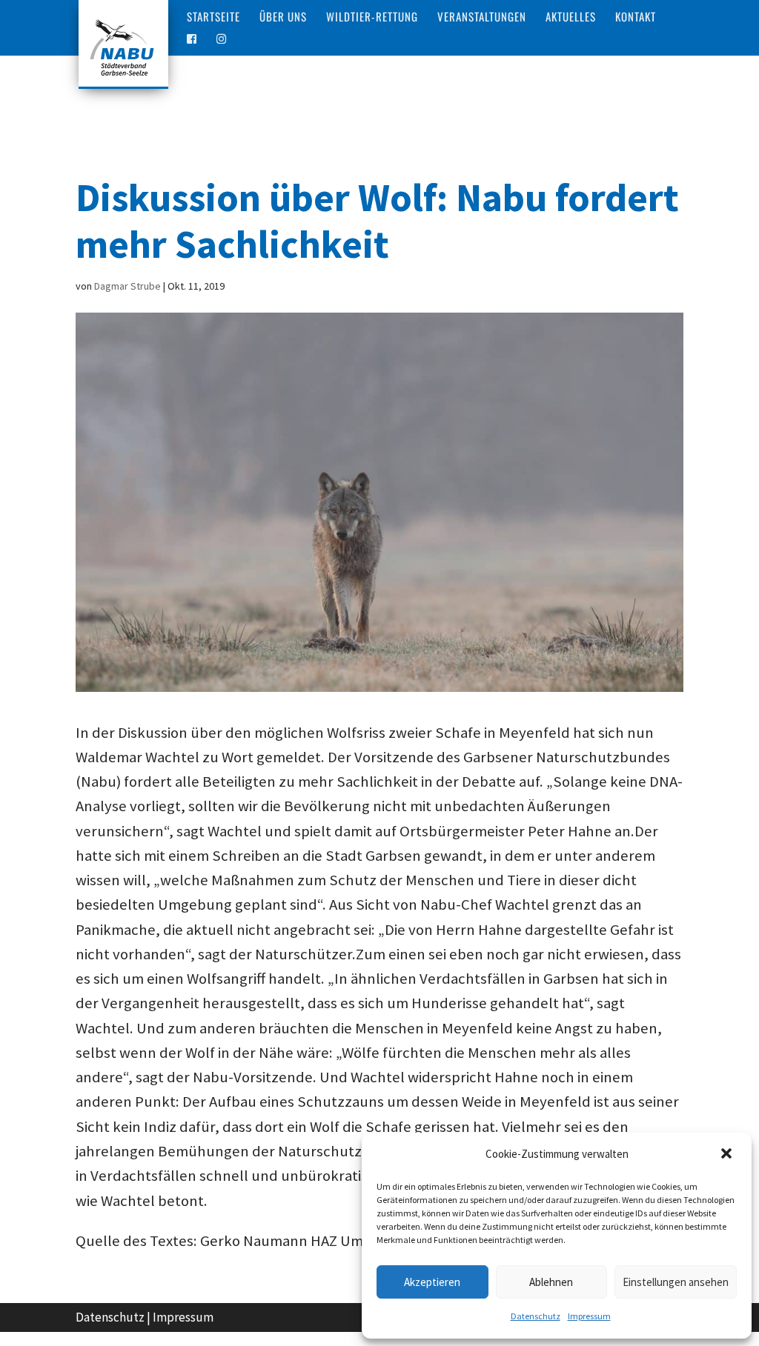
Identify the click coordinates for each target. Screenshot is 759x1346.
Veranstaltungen (481, 17)
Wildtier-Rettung (372, 17)
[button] (728, 1155)
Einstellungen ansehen (676, 1282)
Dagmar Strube (127, 286)
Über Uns (283, 17)
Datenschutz (535, 1316)
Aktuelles (571, 17)
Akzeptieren (432, 1282)
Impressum (589, 1316)
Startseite (213, 17)
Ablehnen (551, 1282)
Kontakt (635, 17)
